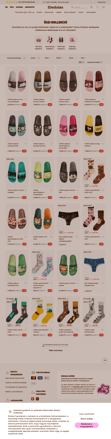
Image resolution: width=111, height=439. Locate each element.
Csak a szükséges (86, 414)
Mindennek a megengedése (86, 425)
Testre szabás (86, 419)
